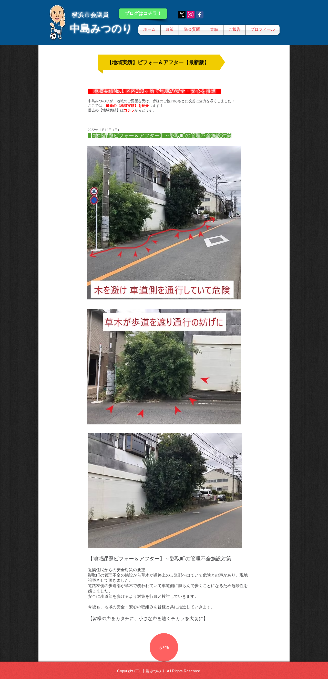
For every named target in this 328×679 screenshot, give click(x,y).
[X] (182, 14)
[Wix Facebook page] (199, 14)
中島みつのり (101, 28)
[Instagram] (190, 14)
